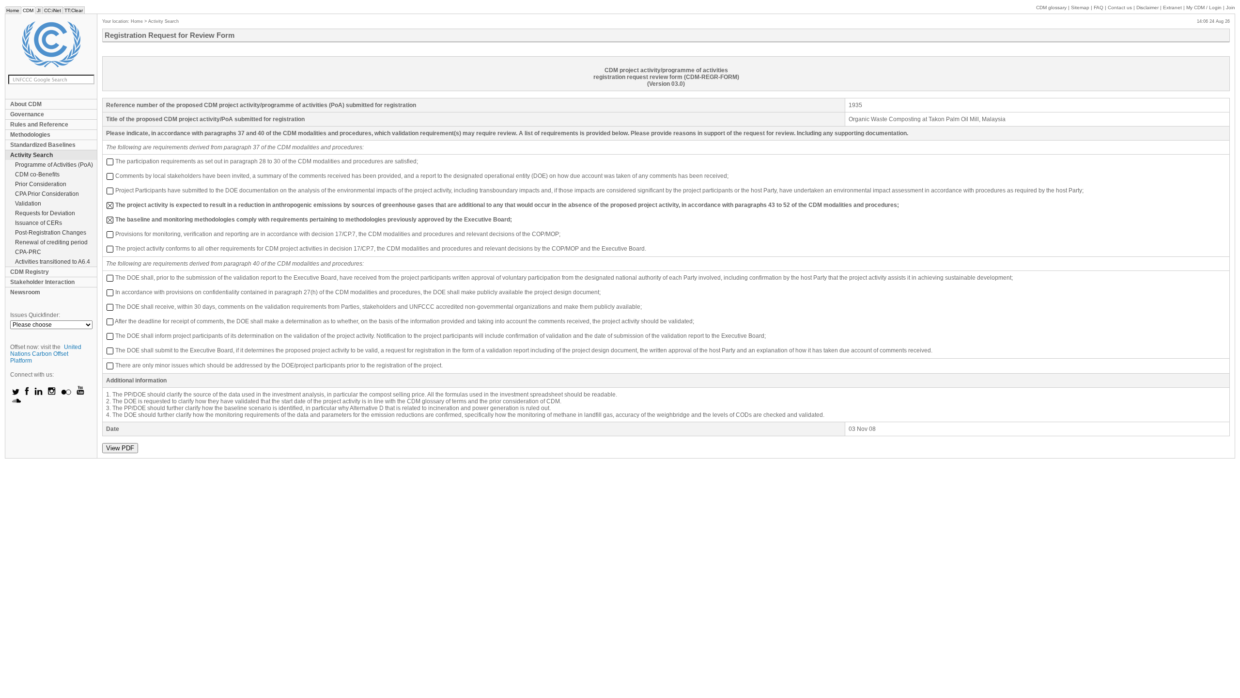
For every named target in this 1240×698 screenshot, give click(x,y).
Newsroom (25, 292)
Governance (27, 114)
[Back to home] (51, 44)
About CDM (26, 104)
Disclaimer (1147, 7)
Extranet (1172, 7)
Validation (28, 203)
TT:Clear (73, 10)
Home (12, 10)
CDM (28, 10)
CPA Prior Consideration (47, 193)
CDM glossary (1051, 7)
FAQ (1098, 7)
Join (1230, 7)
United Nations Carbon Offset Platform (45, 354)
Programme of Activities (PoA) (54, 164)
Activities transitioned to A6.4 (52, 261)
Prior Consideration (40, 184)
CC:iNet (52, 10)
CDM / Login (1204, 7)
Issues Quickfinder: (35, 315)
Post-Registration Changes (50, 232)
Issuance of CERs (38, 223)
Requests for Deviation (45, 213)
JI (39, 10)
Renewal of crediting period (51, 242)
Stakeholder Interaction (42, 282)
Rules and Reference (39, 124)
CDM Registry (29, 272)
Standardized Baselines (43, 145)
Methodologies (30, 134)
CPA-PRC (28, 252)
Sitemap (1080, 7)
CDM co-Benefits (37, 174)
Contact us (1120, 7)
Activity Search (31, 155)
